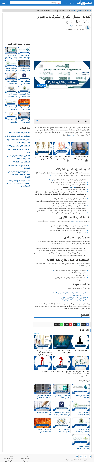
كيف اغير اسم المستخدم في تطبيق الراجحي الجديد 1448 (18, 157)
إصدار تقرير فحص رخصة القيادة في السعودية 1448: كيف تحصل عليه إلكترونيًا (19, 174)
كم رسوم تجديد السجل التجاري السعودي (73, 297)
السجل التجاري (72, 134)
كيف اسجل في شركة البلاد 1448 (19, 132)
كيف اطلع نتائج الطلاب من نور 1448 (18, 146)
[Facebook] (90, 456)
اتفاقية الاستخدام (8, 458)
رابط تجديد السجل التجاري (78, 295)
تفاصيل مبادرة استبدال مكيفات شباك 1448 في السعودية (18, 141)
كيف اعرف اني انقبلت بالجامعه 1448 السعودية (18, 167)
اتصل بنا (11, 456)
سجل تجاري (72, 187)
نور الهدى (70, 26)
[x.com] (85, 456)
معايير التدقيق (9, 461)
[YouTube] (81, 456)
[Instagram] (77, 456)
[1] (50, 175)
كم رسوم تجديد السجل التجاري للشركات (74, 300)
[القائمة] (3, 3)
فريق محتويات (26, 461)
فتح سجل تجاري (76, 221)
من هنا (52, 270)
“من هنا (51, 180)
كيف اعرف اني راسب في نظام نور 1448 (17, 136)
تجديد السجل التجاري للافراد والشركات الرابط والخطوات (69, 293)
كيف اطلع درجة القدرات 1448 (20, 162)
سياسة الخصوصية (25, 458)
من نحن (28, 456)
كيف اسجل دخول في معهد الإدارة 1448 (19, 151)
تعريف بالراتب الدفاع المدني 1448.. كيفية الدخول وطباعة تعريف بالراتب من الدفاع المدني (17, 183)
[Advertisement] (62, 46)
